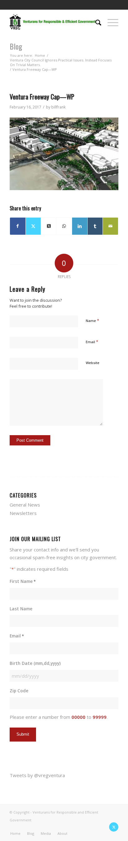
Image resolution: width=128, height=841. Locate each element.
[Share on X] (33, 226)
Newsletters (23, 513)
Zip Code (19, 691)
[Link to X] (113, 827)
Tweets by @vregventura (37, 775)
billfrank (58, 107)
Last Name (21, 609)
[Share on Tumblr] (95, 226)
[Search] (95, 21)
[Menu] (109, 21)
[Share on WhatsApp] (64, 226)
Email (92, 341)
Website (92, 362)
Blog (16, 46)
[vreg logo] (53, 21)
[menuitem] (95, 21)
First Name (23, 581)
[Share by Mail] (110, 226)
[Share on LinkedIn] (79, 226)
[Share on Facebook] (17, 226)
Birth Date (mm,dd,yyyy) (35, 663)
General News (25, 505)
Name (92, 320)
